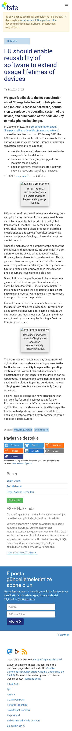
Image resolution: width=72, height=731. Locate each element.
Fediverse (15, 445)
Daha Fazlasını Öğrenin (20, 552)
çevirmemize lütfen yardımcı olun (39, 20)
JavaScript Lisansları (18, 710)
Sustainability (41, 429)
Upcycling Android (23, 429)
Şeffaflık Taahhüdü (17, 704)
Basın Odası (13, 480)
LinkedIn (35, 451)
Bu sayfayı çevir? (16, 725)
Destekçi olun (15, 500)
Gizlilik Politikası (15, 699)
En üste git (63, 635)
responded (22, 176)
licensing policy (33, 678)
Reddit (15, 451)
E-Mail (55, 451)
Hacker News (55, 445)
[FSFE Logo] (10, 6)
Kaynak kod (13, 715)
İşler (9, 689)
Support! (15, 457)
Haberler (12, 41)
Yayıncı (11, 694)
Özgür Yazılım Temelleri (20, 492)
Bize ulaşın (13, 684)
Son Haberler (14, 486)
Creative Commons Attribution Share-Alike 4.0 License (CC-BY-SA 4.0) (36, 672)
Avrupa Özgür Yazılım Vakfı (47, 659)
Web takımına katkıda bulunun (23, 720)
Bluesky (35, 445)
